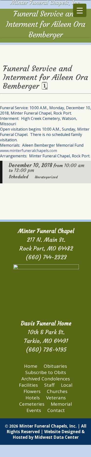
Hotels (32, 397)
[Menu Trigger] (79, 10)
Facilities (28, 385)
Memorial (61, 404)
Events (33, 410)
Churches (57, 391)
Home (30, 366)
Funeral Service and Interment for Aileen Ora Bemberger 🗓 (45, 77)
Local (66, 385)
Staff (49, 385)
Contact (56, 410)
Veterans (56, 397)
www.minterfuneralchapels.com (28, 150)
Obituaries (55, 366)
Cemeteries (31, 404)
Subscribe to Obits (45, 372)
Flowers (32, 391)
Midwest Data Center (56, 437)
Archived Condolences (45, 379)
